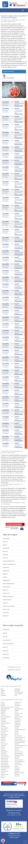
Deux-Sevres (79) (4, 734)
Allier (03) (3, 705)
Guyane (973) (3, 753)
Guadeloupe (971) (4, 751)
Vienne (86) (17, 771)
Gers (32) (3, 748)
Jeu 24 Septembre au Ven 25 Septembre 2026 (19, 135)
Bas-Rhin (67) (6, 654)
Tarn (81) (16, 758)
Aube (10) (5, 633)
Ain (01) (2, 702)
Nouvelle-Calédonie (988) (20, 729)
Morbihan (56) (17, 724)
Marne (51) (5, 636)
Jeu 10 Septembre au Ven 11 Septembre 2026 (19, 119)
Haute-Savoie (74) (4, 761)
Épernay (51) (5, 590)
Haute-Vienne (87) (4, 763)
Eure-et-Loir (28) (4, 743)
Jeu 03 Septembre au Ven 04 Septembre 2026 (19, 111)
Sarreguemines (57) (7, 599)
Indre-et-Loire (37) (4, 774)
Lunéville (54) (6, 612)
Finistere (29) (3, 745)
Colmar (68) (5, 554)
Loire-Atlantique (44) (19, 708)
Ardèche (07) (3, 710)
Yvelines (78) (17, 775)
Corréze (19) (3, 726)
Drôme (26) (3, 739)
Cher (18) (3, 724)
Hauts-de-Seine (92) (5, 767)
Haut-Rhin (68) (6, 657)
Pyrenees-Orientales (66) (20, 742)
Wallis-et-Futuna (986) (19, 772)
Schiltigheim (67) (6, 580)
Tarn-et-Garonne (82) (19, 759)
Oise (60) (16, 731)
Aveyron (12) (3, 715)
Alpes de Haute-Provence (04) (7, 707)
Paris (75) (16, 734)
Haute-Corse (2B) (4, 755)
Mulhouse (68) (6, 548)
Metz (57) (5, 545)
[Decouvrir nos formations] (14, 526)
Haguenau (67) (6, 570)
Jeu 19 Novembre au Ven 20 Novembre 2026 (19, 192)
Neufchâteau (3, 695)
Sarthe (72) (17, 748)
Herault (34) (3, 769)
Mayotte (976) (17, 723)
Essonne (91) (3, 740)
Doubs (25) (3, 737)
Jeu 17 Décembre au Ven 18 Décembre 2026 (19, 224)
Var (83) (16, 766)
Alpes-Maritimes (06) (5, 708)
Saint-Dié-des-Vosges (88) (8, 606)
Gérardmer (3, 690)
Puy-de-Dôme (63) (18, 739)
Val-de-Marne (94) (18, 764)
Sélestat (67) (5, 615)
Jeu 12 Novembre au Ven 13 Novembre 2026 (19, 184)
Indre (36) (3, 772)
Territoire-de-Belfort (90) (19, 761)
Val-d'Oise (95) (18, 763)
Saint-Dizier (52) (6, 586)
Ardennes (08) (6, 629)
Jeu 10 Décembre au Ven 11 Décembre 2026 (19, 216)
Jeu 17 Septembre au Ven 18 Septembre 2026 (19, 127)
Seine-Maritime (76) (19, 753)
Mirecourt (3, 693)
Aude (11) (3, 713)
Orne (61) (17, 732)
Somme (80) (17, 756)
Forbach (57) (5, 603)
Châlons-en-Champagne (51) (9, 564)
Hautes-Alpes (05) (4, 764)
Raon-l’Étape (17, 690)
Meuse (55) (5, 647)
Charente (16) (3, 721)
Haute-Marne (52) (7, 640)
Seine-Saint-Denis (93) (19, 755)
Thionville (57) (6, 567)
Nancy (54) (5, 551)
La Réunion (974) (18, 702)
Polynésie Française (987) (20, 737)
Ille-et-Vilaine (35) (4, 771)
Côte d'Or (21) (4, 729)
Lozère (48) (17, 715)
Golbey (2, 692)
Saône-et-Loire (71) (18, 747)
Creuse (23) (3, 732)
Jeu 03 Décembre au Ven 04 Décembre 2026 (19, 208)
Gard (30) (3, 747)
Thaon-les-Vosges (18, 693)
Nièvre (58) (17, 726)
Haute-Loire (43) (4, 758)
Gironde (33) (3, 750)
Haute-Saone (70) (4, 759)
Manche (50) (17, 718)
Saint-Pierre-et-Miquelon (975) (21, 745)
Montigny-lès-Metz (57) (8, 596)
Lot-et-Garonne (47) (19, 713)
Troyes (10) (5, 557)
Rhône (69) (17, 743)
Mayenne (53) (17, 721)
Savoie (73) (17, 750)
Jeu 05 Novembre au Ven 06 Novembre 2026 (19, 176)
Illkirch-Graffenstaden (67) (8, 583)
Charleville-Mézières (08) (8, 561)
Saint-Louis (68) (6, 609)
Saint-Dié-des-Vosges (19, 692)
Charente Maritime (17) (5, 723)
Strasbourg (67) (6, 538)
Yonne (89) (17, 774)
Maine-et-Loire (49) (18, 716)
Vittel (16, 695)
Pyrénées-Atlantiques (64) (20, 740)
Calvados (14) (3, 718)
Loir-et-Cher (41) (18, 705)
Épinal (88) (5, 574)
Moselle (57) (5, 650)
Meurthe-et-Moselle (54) (8, 643)
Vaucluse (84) (17, 767)
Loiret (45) (17, 710)
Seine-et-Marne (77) (19, 751)
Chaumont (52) (6, 593)
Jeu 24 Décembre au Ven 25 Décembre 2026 (19, 232)
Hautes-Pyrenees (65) (5, 766)
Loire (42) (16, 707)
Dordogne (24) (4, 735)
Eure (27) (3, 742)
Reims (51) (5, 541)
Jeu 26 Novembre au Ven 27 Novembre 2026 (19, 200)
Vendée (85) (17, 769)
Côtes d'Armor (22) (4, 731)
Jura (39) (2, 777)
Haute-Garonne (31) (5, 756)
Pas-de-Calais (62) (18, 735)
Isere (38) (3, 775)
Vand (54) (5, 577)
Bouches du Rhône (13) (5, 716)
